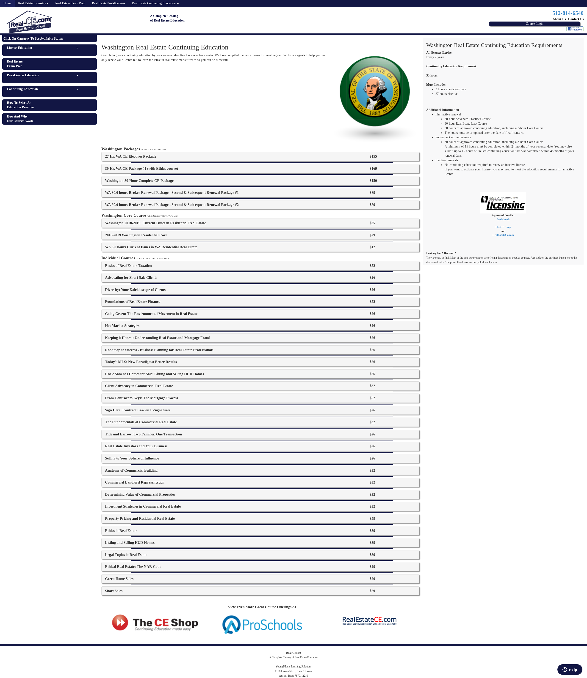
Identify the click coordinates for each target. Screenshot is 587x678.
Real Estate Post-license (107, 3)
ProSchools (503, 219)
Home (7, 3)
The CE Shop (503, 227)
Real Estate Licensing (32, 3)
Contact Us (576, 19)
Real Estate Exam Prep (70, 3)
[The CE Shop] (155, 622)
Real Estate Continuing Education (154, 3)
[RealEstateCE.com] (369, 620)
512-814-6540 (568, 13)
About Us (559, 19)
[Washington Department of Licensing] (503, 202)
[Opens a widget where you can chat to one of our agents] (569, 670)
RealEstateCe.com (503, 235)
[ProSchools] (262, 624)
